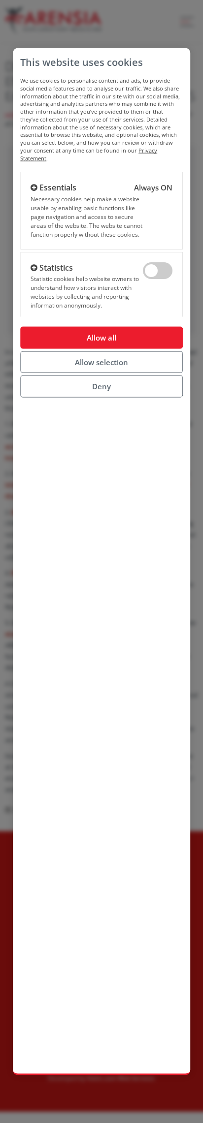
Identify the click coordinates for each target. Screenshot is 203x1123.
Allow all (101, 338)
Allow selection (101, 362)
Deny (101, 386)
